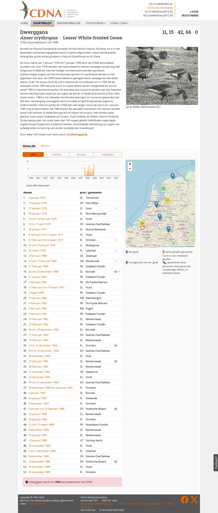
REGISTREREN (190, 15)
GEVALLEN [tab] (29, 146)
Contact (120, 503)
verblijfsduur (107, 154)
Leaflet (163, 246)
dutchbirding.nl (161, 4)
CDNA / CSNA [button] (118, 23)
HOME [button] (24, 23)
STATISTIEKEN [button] (94, 23)
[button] (168, 229)
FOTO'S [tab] (45, 146)
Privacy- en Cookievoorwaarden (145, 503)
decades (81, 154)
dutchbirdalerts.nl (159, 11)
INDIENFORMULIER (68, 23)
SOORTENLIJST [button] (42, 23)
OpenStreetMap (177, 246)
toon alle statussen (37, 185)
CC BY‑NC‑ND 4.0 (36, 503)
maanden (56, 154)
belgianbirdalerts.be (158, 15)
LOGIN (194, 11)
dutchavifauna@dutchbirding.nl (96, 503)
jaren (33, 154)
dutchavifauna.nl (160, 8)
